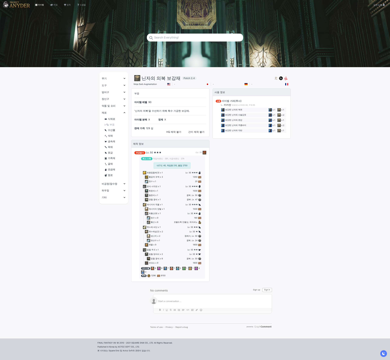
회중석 (152, 191)
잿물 (151, 245)
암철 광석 (155, 258)
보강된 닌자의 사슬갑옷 (235, 115)
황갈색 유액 (154, 177)
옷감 (110, 152)
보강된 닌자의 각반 (233, 130)
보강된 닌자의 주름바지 (235, 125)
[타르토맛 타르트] (281, 78)
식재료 (111, 118)
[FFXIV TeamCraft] (276, 78)
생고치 (154, 236)
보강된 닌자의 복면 (233, 110)
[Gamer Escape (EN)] (286, 78)
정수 (151, 181)
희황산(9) (153, 213)
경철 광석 (153, 199)
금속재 (111, 141)
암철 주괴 (151, 250)
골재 (110, 163)
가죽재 (111, 158)
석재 (110, 135)
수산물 (111, 130)
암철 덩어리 (154, 254)
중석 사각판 (152, 186)
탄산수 (154, 240)
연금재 (111, 169)
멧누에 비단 (152, 227)
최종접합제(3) (153, 173)
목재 (110, 146)
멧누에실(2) (154, 231)
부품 (112, 124)
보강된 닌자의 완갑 (233, 120)
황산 (153, 222)
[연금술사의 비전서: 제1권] (204, 152)
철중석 (152, 195)
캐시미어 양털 (155, 209)
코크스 (152, 263)
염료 (110, 175)
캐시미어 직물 (153, 204)
